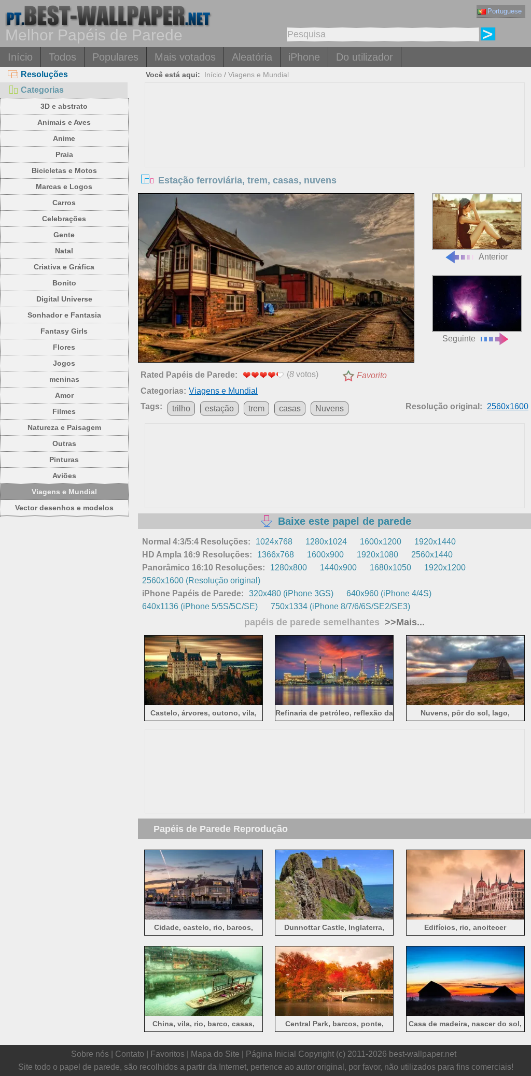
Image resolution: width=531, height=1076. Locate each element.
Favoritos (167, 1054)
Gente (64, 235)
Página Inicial (271, 1054)
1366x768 (275, 554)
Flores (64, 347)
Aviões (64, 475)
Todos (62, 57)
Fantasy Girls (64, 331)
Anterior (493, 256)
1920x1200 (445, 567)
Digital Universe (64, 299)
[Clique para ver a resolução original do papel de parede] (275, 280)
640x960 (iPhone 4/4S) (388, 593)
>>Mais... (403, 622)
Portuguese (504, 11)
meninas (64, 379)
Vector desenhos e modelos (64, 508)
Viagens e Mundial (64, 491)
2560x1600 (507, 406)
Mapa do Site (215, 1054)
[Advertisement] (334, 160)
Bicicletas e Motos (64, 170)
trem (256, 408)
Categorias (42, 89)
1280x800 (288, 567)
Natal (64, 251)
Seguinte (459, 338)
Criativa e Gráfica (64, 267)
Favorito (372, 375)
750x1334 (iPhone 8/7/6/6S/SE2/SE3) (340, 606)
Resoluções (44, 74)
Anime (64, 138)
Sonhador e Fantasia (64, 315)
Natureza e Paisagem (64, 427)
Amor (64, 395)
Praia (64, 154)
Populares (115, 57)
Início (20, 57)
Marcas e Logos (64, 186)
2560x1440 (432, 554)
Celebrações (64, 218)
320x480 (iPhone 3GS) (291, 593)
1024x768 (274, 541)
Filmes (64, 411)
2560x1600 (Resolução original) (201, 580)
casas (290, 408)
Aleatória (252, 57)
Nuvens (329, 408)
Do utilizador (364, 57)
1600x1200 (380, 541)
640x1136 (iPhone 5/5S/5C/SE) (200, 606)
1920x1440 (435, 541)
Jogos (64, 363)
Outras (64, 443)
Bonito (64, 283)
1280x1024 (326, 541)
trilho (181, 408)
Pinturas (64, 459)
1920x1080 (377, 554)
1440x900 (338, 567)
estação (219, 408)
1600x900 (325, 554)
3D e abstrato (64, 106)
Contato (129, 1054)
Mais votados (185, 57)
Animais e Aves (64, 122)
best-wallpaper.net (422, 1054)
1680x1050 (390, 567)
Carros (64, 202)
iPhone (304, 57)
